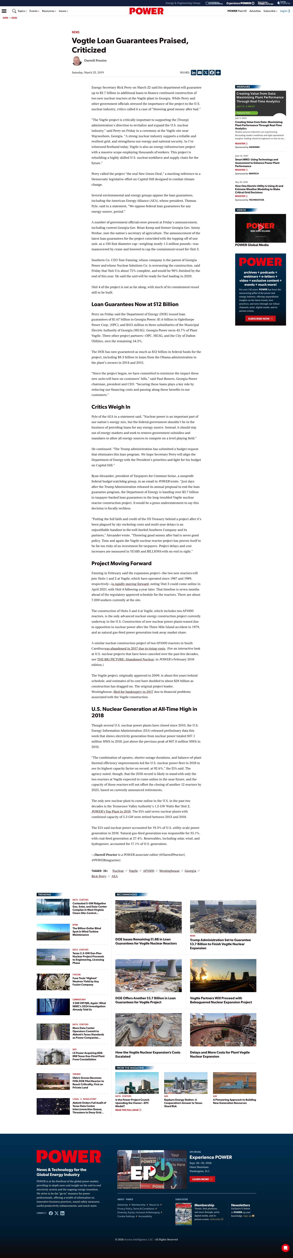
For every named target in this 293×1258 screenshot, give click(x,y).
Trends (77, 1074)
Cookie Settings (126, 1216)
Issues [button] (63, 11)
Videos (241, 210)
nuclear (118, 871)
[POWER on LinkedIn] (62, 1213)
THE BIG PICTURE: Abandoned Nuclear (125, 659)
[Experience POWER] (241, 3)
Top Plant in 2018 (111, 811)
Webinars (243, 86)
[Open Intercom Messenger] (285, 1248)
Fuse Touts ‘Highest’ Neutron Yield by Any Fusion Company (86, 981)
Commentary (79, 1000)
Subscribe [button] (269, 11)
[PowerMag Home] (146, 11)
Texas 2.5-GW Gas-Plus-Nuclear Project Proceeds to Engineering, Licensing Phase (88, 958)
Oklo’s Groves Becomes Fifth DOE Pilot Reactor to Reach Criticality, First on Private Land (88, 1082)
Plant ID (237, 11)
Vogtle (133, 871)
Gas (74, 1049)
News (14, 17)
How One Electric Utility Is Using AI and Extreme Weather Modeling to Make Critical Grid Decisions (259, 189)
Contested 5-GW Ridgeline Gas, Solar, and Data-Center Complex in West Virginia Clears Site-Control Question (90, 909)
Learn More (200, 1179)
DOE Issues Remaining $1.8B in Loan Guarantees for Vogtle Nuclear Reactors (146, 941)
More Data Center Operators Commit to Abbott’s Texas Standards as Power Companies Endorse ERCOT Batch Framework (88, 1036)
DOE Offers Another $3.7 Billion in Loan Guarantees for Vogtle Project (145, 1000)
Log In (284, 11)
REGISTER (240, 143)
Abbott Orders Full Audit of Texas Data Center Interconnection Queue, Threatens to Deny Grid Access (89, 1109)
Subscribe (215, 1219)
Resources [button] (48, 11)
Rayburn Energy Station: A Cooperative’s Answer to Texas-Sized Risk (183, 1103)
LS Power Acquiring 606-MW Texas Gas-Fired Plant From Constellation (89, 1056)
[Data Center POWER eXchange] (266, 3)
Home (5, 17)
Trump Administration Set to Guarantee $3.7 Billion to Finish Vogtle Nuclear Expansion (220, 944)
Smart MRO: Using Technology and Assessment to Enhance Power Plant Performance (257, 163)
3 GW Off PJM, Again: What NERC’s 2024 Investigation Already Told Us (89, 1006)
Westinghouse (169, 871)
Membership (138, 1204)
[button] (4, 11)
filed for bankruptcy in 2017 (133, 692)
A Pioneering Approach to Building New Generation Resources (234, 1101)
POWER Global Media (252, 244)
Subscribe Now (259, 318)
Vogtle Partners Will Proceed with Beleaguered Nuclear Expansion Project (221, 1000)
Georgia (190, 871)
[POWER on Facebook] (51, 1213)
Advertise (255, 11)
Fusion (77, 975)
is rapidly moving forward (130, 584)
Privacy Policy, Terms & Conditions (135, 1208)
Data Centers (81, 900)
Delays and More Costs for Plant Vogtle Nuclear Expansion (220, 1054)
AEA (114, 876)
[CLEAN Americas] (284, 3)
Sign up (247, 1215)
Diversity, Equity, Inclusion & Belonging (138, 1212)
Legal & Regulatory (84, 1099)
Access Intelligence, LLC (138, 1239)
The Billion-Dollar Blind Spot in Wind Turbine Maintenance (87, 931)
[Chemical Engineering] (214, 3)
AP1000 (148, 871)
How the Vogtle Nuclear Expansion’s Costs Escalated (147, 1054)
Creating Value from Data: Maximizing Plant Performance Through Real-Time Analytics (259, 125)
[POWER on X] (56, 1213)
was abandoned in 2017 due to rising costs (134, 648)
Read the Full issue (127, 1109)
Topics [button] (21, 11)
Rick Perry (99, 876)
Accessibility (145, 1216)
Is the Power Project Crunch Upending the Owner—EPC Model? (132, 1103)
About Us (154, 1204)
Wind (75, 925)
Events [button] (34, 11)
